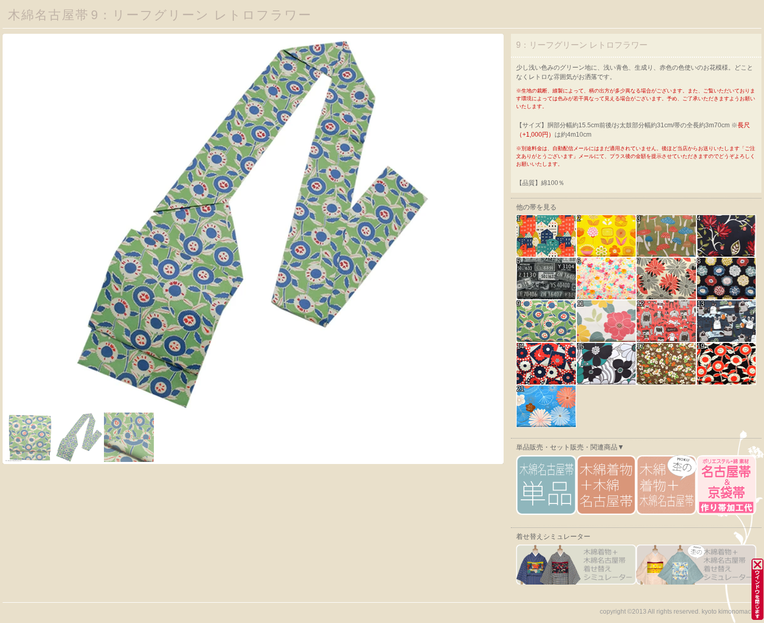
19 (700, 346)
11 (580, 304)
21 (520, 389)
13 (700, 304)
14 (520, 346)
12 (640, 304)
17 (640, 346)
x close (752, 558)
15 (580, 346)
